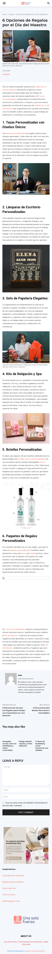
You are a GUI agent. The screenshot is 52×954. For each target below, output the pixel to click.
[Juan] (11, 683)
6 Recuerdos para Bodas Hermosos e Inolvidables (41, 710)
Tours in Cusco (8, 894)
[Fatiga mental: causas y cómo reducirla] (26, 735)
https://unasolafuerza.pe (25, 678)
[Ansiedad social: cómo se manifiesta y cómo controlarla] (9, 735)
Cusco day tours (9, 888)
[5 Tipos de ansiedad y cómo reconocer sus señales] (42, 735)
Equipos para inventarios (13, 882)
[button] (48, 3)
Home (4, 14)
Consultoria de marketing (13, 875)
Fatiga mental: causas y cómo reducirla (25, 743)
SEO (43, 951)
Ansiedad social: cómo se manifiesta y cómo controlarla (9, 745)
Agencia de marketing (33, 951)
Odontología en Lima (11, 901)
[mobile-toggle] (4, 3)
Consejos (11, 14)
